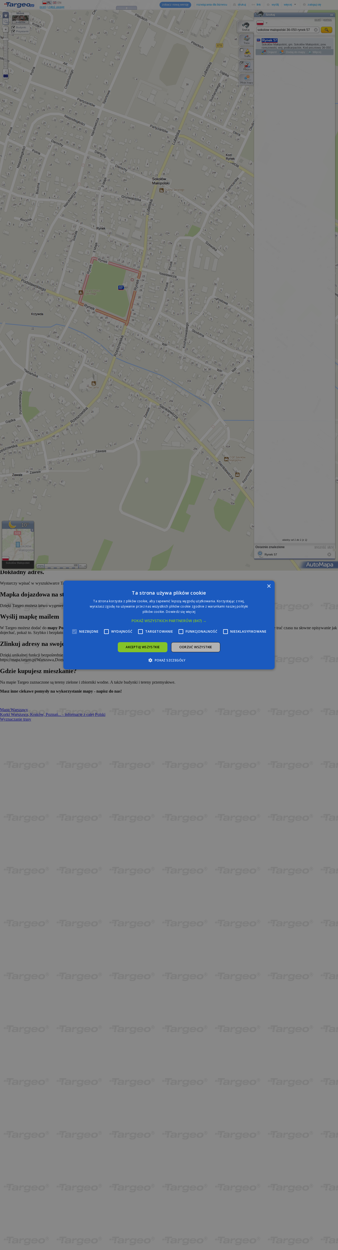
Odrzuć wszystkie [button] (195, 647)
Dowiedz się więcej (180, 611)
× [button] (269, 586)
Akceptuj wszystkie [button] (142, 647)
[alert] (169, 625)
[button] (169, 620)
